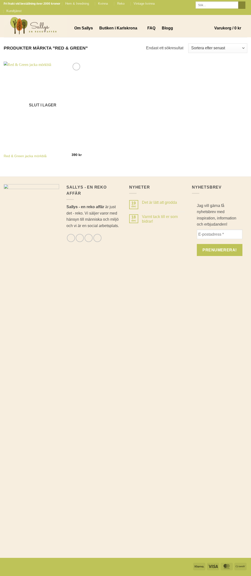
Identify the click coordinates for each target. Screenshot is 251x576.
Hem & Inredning (77, 3)
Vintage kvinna (144, 3)
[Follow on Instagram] (235, 11)
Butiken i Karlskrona (118, 28)
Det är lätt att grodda (159, 202)
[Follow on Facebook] (230, 11)
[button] (230, 28)
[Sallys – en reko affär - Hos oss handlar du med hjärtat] (35, 26)
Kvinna (103, 3)
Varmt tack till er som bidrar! (160, 219)
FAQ (151, 28)
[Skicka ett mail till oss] (240, 11)
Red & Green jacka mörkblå (25, 156)
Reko (121, 3)
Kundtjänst (14, 11)
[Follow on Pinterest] (244, 11)
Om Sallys (83, 28)
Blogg (167, 28)
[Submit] (241, 5)
